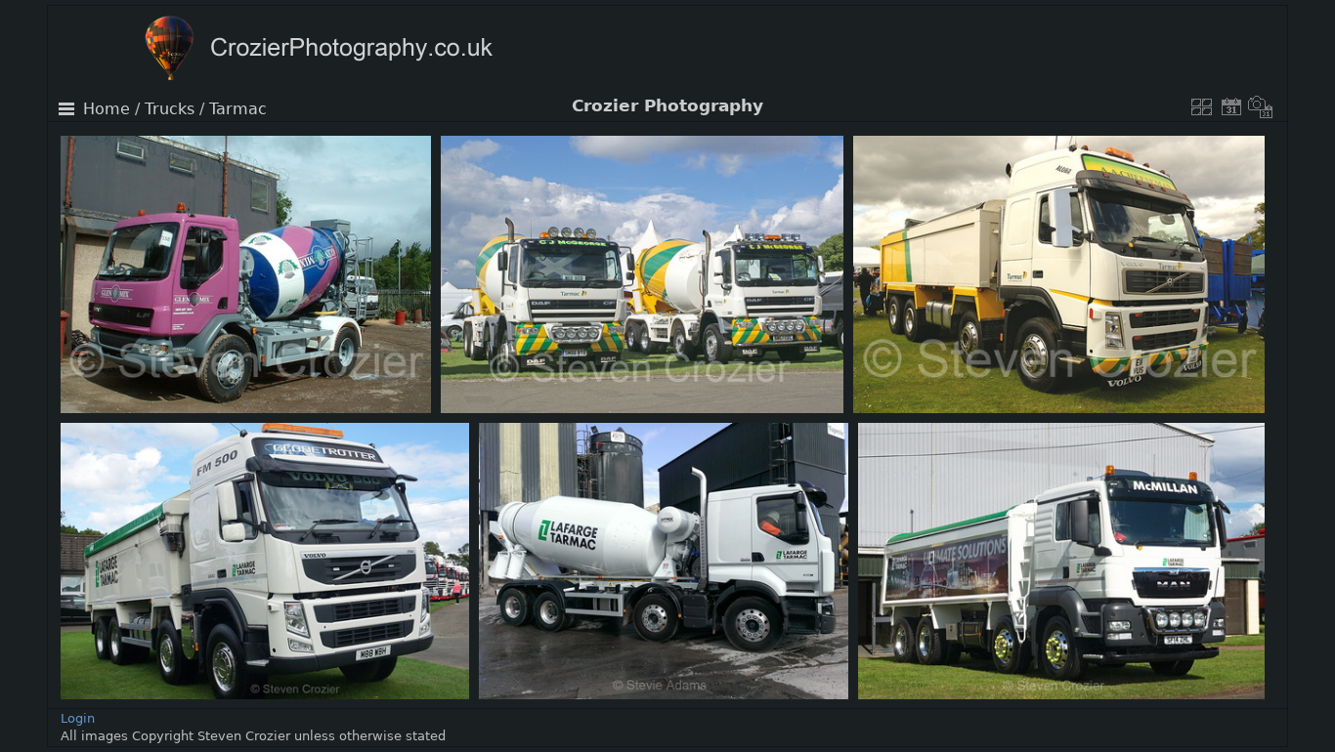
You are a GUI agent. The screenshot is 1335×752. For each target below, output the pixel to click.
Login (78, 718)
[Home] (357, 50)
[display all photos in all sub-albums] (1202, 106)
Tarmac (238, 109)
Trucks (169, 109)
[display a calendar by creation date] (1260, 106)
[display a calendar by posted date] (1231, 106)
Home (106, 109)
